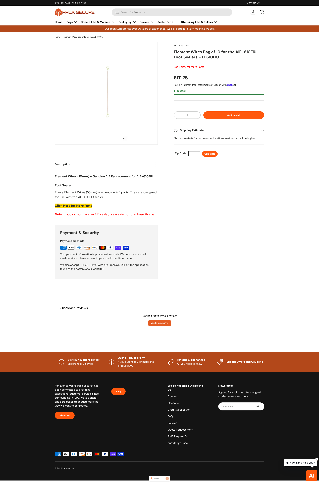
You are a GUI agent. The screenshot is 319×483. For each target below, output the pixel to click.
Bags (69, 22)
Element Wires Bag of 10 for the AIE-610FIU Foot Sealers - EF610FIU (83, 37)
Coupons (173, 403)
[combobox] (172, 12)
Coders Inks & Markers (95, 22)
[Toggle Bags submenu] (75, 22)
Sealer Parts (165, 22)
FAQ (170, 416)
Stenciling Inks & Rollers (197, 22)
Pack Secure (68, 468)
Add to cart (233, 115)
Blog (118, 391)
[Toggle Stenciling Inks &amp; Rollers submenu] (215, 22)
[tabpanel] (106, 194)
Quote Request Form (180, 429)
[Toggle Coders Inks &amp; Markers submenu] (113, 22)
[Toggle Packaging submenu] (134, 22)
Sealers (145, 22)
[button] (262, 12)
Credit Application (179, 409)
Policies (172, 423)
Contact (173, 396)
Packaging (125, 22)
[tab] (62, 164)
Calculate (209, 153)
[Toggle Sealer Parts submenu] (176, 22)
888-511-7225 (62, 2)
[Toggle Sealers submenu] (152, 22)
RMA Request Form (179, 436)
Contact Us (253, 2)
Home (58, 22)
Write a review (159, 323)
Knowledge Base (178, 443)
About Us (64, 415)
